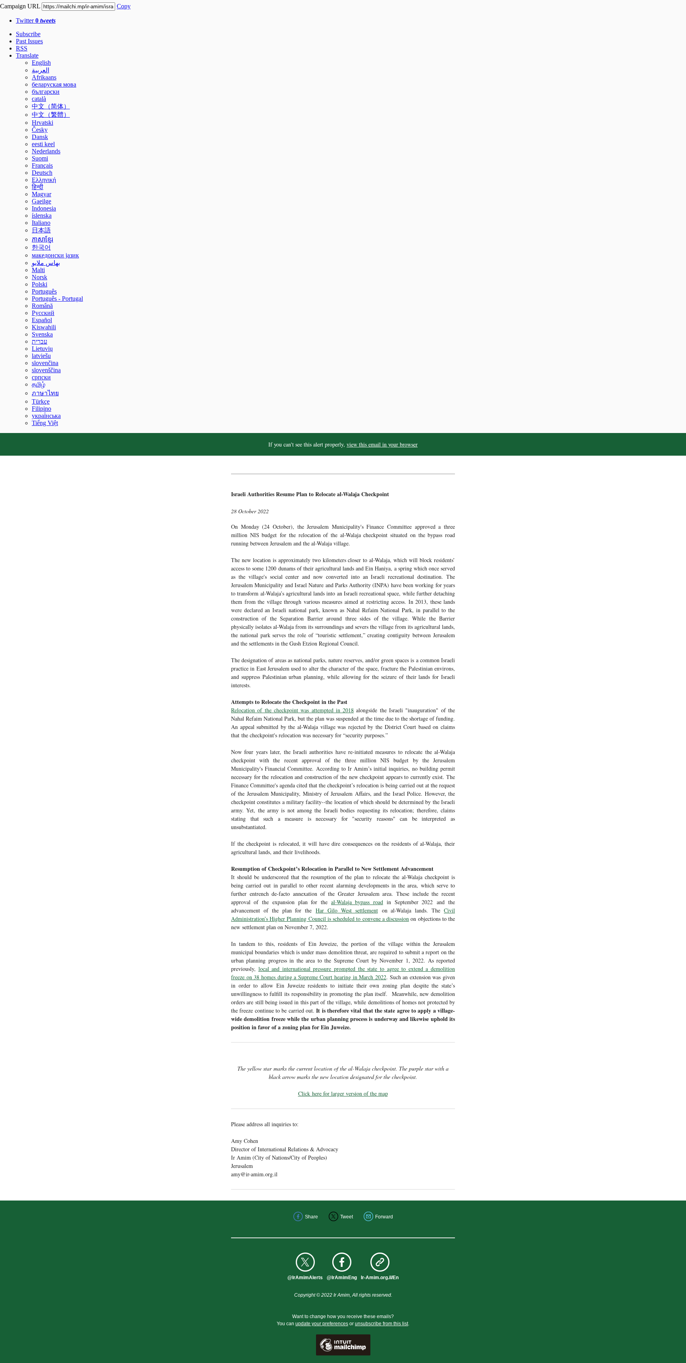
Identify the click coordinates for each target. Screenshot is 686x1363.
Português (44, 291)
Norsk (39, 277)
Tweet (346, 1217)
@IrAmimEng (342, 1277)
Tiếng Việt (45, 423)
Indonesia (44, 208)
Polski (39, 284)
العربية (40, 70)
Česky (40, 129)
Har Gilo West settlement (347, 910)
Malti (38, 270)
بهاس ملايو (46, 262)
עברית (39, 341)
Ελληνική (44, 179)
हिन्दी (37, 187)
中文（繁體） (51, 114)
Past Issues (29, 41)
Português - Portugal (57, 298)
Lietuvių (42, 348)
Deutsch (42, 172)
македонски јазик (55, 255)
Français (42, 165)
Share (311, 1217)
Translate (27, 55)
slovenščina (46, 370)
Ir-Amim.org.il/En (380, 1277)
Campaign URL (20, 6)
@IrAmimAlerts (305, 1277)
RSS (21, 48)
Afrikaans (44, 77)
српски (41, 377)
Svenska (42, 334)
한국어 (41, 247)
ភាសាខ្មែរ (42, 239)
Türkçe (41, 401)
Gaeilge (41, 201)
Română (42, 305)
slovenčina (45, 363)
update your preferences (321, 1323)
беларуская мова (54, 84)
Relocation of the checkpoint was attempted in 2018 (292, 710)
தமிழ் (38, 384)
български (46, 91)
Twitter (36, 20)
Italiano (41, 222)
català (39, 98)
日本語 (41, 230)
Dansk (40, 136)
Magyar (41, 194)
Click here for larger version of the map (343, 1093)
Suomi (40, 158)
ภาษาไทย (45, 393)
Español (42, 320)
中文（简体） (51, 106)
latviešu (41, 355)
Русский (43, 312)
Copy (124, 6)
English (41, 62)
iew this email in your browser (383, 444)
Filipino (41, 408)
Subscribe (28, 34)
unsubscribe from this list (381, 1323)
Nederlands (46, 151)
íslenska (42, 215)
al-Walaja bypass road (357, 902)
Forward (384, 1217)
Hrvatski (42, 122)
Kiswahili (44, 327)
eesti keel (43, 144)
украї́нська (46, 415)
